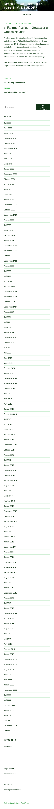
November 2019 (10, 383)
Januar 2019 (9, 409)
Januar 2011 (9, 623)
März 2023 (8, 230)
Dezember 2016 (10, 470)
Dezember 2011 (10, 613)
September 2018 (10, 414)
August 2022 (9, 266)
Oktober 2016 (9, 475)
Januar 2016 (9, 506)
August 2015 (9, 526)
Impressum (8, 784)
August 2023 (9, 220)
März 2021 (8, 327)
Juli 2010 (7, 633)
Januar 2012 (9, 608)
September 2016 (10, 480)
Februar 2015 (9, 536)
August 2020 (9, 347)
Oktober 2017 (9, 449)
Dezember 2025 (10, 138)
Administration (9, 773)
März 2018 (8, 429)
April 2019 (8, 403)
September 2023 (10, 214)
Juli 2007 (7, 715)
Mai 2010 (7, 638)
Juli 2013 (7, 582)
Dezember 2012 (10, 592)
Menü (28, 14)
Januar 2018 (9, 439)
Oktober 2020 (9, 342)
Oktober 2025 (9, 143)
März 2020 (8, 363)
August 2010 (9, 628)
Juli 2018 (7, 419)
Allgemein (8, 746)
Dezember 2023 (10, 204)
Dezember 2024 (10, 174)
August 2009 (9, 669)
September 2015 (10, 521)
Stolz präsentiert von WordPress (16, 803)
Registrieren (9, 768)
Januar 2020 (9, 373)
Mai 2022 (7, 276)
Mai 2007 (7, 720)
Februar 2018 (9, 434)
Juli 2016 (7, 490)
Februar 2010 (9, 649)
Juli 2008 (7, 695)
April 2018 (8, 424)
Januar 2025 (9, 168)
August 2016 (9, 485)
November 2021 (10, 296)
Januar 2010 (9, 654)
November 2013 (10, 567)
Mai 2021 (7, 322)
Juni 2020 (8, 357)
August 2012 (9, 598)
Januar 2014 (9, 557)
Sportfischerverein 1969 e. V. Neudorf (23, 6)
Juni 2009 (8, 679)
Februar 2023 (9, 235)
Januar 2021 (9, 332)
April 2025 (8, 158)
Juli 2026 (7, 123)
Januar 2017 (9, 465)
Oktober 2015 (9, 516)
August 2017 (9, 455)
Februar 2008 (9, 705)
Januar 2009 (9, 684)
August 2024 (9, 184)
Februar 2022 (9, 286)
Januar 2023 (9, 240)
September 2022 (10, 260)
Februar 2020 (9, 368)
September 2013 (10, 572)
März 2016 (8, 495)
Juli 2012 (7, 603)
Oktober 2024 (9, 179)
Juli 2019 (7, 393)
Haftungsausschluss (12, 789)
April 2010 (8, 644)
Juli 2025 (7, 153)
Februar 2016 (9, 500)
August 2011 (9, 618)
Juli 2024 (7, 189)
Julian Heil (26, 24)
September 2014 (10, 546)
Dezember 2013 (10, 562)
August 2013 (9, 577)
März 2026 (8, 133)
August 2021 (9, 312)
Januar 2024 (9, 199)
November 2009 (10, 664)
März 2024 (8, 194)
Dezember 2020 (10, 337)
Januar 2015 (9, 541)
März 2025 (8, 163)
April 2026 (8, 128)
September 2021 (10, 306)
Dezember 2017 (10, 444)
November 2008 (10, 689)
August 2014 (9, 552)
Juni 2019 (8, 398)
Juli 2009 (7, 674)
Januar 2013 (9, 587)
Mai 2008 (7, 700)
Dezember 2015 (10, 511)
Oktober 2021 (9, 301)
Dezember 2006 (10, 725)
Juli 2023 (7, 225)
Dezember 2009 (10, 659)
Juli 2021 (7, 317)
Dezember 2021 (10, 291)
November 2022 (10, 250)
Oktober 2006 (9, 730)
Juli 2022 (7, 271)
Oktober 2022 (9, 255)
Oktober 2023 (9, 209)
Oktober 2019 (9, 388)
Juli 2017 (7, 460)
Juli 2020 (7, 352)
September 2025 (10, 148)
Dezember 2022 (10, 245)
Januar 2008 (9, 710)
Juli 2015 (7, 531)
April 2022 (8, 281)
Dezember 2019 (10, 378)
